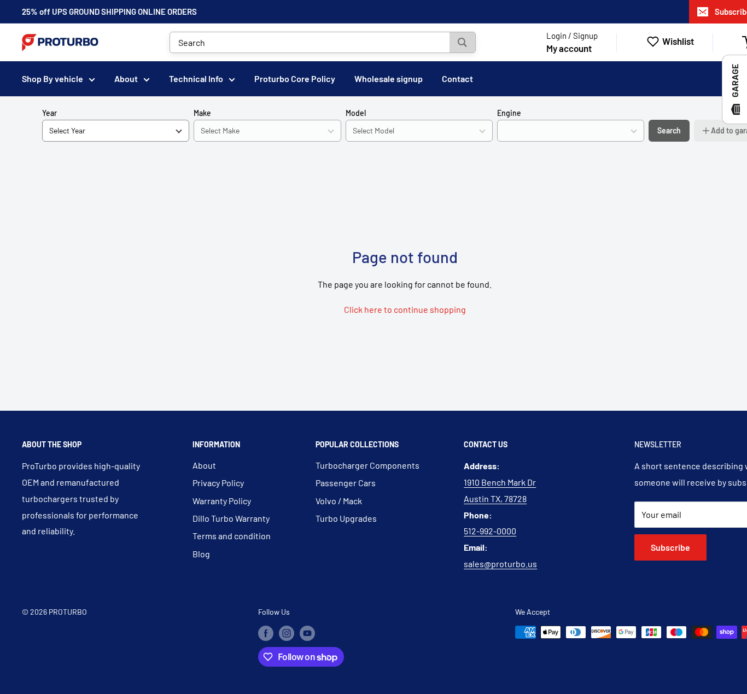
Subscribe (670, 547)
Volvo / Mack (339, 500)
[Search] (462, 42)
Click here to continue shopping (405, 309)
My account (569, 48)
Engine (509, 113)
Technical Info (196, 78)
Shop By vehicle (52, 78)
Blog (201, 554)
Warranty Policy (221, 500)
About (126, 78)
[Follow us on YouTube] (307, 633)
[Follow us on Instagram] (286, 633)
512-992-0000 (490, 531)
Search (669, 130)
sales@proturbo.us (500, 563)
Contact (457, 78)
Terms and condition (231, 535)
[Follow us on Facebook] (265, 633)
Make (202, 113)
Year (49, 113)
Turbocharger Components (367, 465)
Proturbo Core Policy (294, 78)
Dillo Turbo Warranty (231, 518)
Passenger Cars (346, 482)
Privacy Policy (218, 482)
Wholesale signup (388, 78)
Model (356, 113)
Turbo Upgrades (346, 518)
